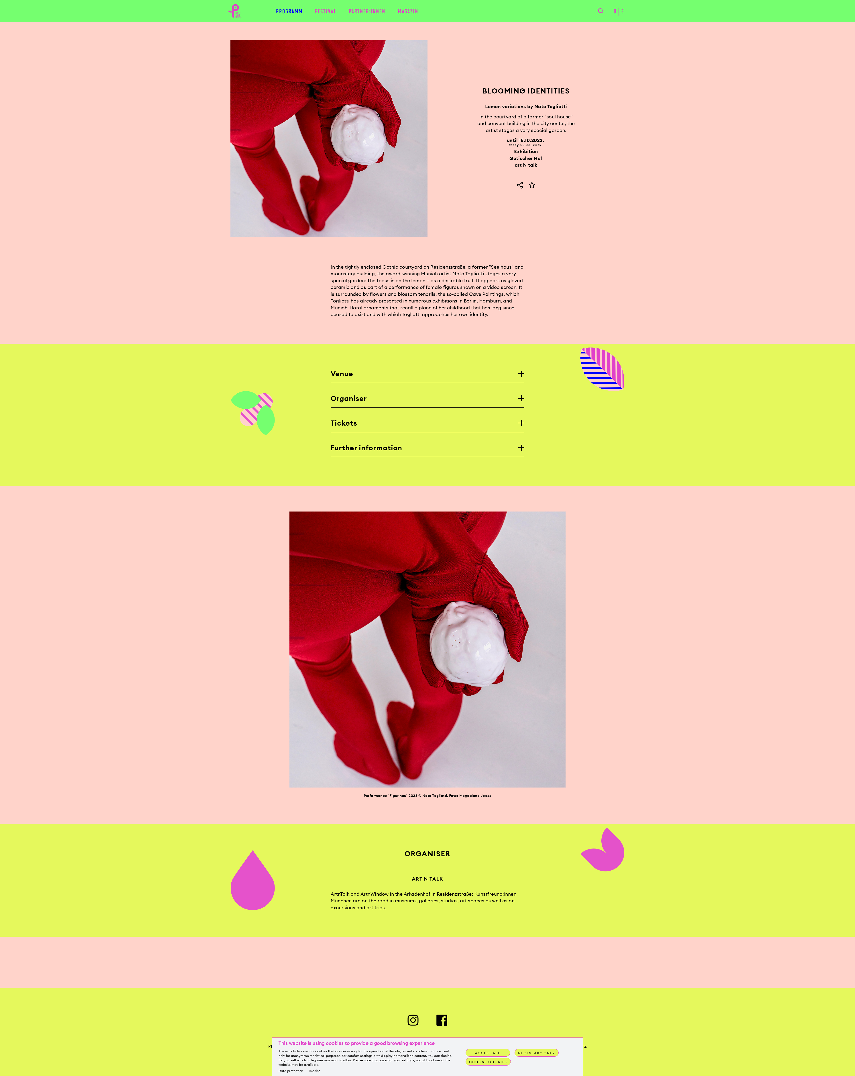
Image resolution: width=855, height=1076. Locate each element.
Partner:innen (367, 11)
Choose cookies (488, 1062)
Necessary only (536, 1053)
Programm (289, 11)
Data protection (291, 1071)
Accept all (488, 1053)
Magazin (408, 11)
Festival (325, 11)
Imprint (314, 1071)
